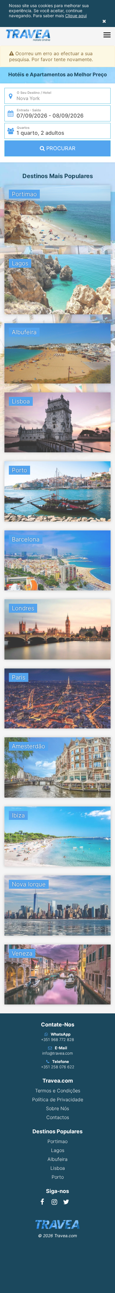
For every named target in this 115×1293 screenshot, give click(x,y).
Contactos (57, 1117)
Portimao (57, 1141)
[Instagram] (54, 1202)
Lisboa (57, 1168)
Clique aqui (76, 15)
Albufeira (57, 1159)
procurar (60, 148)
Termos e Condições (57, 1091)
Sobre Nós (57, 1108)
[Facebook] (42, 1202)
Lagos (57, 1150)
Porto (58, 1177)
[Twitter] (66, 1202)
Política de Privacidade (57, 1099)
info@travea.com (57, 1053)
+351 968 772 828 (57, 1039)
